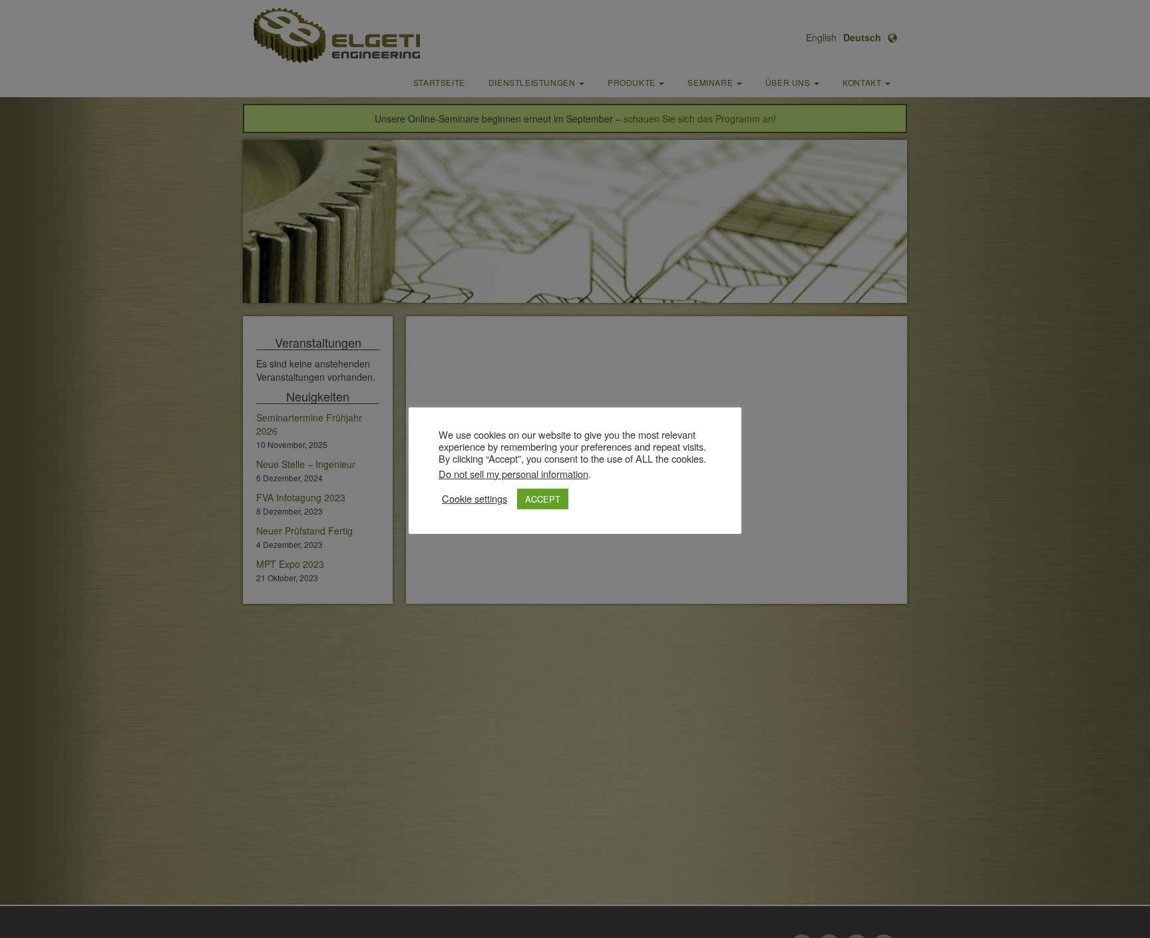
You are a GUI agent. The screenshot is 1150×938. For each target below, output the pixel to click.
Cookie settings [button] (474, 499)
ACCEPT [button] (542, 499)
